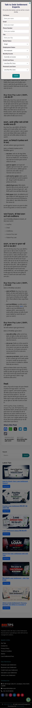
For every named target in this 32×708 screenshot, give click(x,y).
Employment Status (9, 47)
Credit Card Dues (8, 60)
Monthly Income (8, 53)
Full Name (6, 15)
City (4, 34)
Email (4, 21)
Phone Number (7, 28)
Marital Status (7, 41)
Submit (16, 75)
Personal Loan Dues (9, 66)
